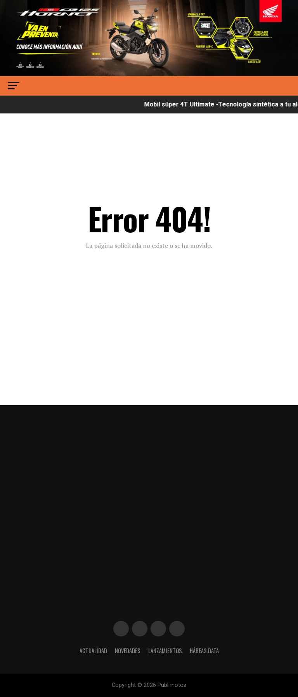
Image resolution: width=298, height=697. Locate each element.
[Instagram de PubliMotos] (139, 628)
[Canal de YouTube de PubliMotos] (177, 628)
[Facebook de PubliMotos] (121, 628)
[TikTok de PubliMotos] (158, 628)
